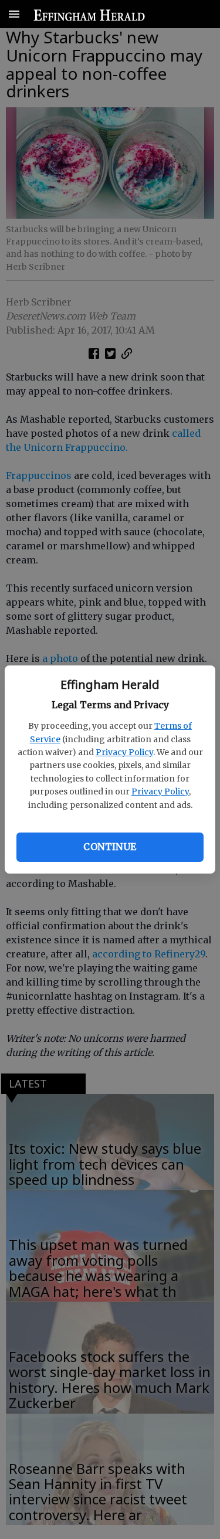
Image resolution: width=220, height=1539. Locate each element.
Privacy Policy (124, 752)
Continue (109, 846)
